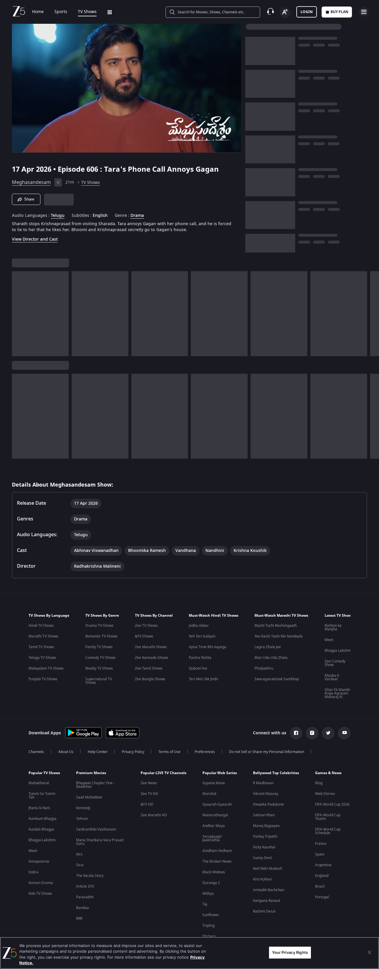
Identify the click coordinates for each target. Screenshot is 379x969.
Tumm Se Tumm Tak (42, 795)
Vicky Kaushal (264, 847)
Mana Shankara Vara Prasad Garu (99, 841)
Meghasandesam (31, 182)
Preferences (205, 752)
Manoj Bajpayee (266, 825)
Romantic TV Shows (101, 636)
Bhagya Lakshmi (338, 650)
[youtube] (344, 733)
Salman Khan (264, 815)
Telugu (58, 216)
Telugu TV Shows (42, 657)
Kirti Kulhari (262, 879)
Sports (60, 12)
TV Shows (87, 12)
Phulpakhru (263, 668)
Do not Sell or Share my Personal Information (266, 752)
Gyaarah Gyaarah (217, 804)
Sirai (80, 865)
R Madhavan (263, 783)
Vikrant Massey (265, 793)
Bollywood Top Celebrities (276, 773)
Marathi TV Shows (43, 636)
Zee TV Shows (146, 625)
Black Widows (213, 872)
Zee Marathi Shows (151, 647)
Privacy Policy (133, 752)
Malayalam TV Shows (46, 668)
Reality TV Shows (99, 668)
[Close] (369, 952)
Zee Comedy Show (335, 663)
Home (38, 12)
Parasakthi (85, 897)
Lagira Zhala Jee (267, 647)
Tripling (208, 925)
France (320, 843)
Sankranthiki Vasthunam (96, 829)
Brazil (320, 886)
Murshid (209, 793)
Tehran (82, 818)
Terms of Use (169, 752)
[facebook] (296, 733)
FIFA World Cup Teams (327, 816)
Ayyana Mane (213, 783)
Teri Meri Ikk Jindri (203, 679)
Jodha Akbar (199, 625)
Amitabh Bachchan (268, 890)
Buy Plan (339, 12)
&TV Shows (144, 636)
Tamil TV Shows (41, 647)
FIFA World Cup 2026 (332, 804)
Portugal (322, 897)
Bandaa (82, 907)
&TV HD (147, 804)
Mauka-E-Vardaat (332, 677)
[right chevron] (372, 313)
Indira (33, 872)
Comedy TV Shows (100, 657)
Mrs (79, 854)
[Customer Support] (270, 12)
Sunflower (210, 915)
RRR (79, 918)
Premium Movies (91, 773)
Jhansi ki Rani (39, 808)
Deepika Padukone (268, 804)
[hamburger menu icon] (364, 12)
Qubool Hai (198, 668)
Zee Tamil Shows (149, 668)
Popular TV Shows (44, 773)
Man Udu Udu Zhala (270, 657)
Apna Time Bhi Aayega (207, 647)
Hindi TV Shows (41, 625)
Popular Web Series (219, 773)
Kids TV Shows (40, 893)
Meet (329, 640)
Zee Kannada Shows (151, 657)
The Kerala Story (89, 875)
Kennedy (83, 808)
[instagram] (312, 733)
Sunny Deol (262, 858)
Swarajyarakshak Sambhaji (276, 679)
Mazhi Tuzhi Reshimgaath (275, 625)
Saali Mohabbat (89, 797)
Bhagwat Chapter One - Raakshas (95, 784)
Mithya (208, 893)
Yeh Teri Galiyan (202, 636)
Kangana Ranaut (266, 900)
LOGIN (307, 12)
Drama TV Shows (99, 625)
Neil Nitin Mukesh (267, 868)
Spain (319, 854)
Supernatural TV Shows (98, 680)
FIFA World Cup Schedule (327, 831)
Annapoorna (39, 861)
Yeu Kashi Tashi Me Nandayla (278, 636)
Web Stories (325, 793)
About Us (65, 752)
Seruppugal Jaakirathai (211, 838)
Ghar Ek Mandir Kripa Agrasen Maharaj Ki (337, 693)
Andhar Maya (213, 825)
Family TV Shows (99, 647)
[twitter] (328, 733)
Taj (204, 904)
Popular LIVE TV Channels (163, 773)
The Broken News (217, 861)
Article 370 (85, 886)
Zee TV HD (149, 793)
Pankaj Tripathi (265, 836)
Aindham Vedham (217, 850)
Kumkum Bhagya (42, 818)
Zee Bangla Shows (150, 679)
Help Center (98, 752)
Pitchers (209, 936)
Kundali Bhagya (41, 829)
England (321, 875)
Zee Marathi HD (154, 815)
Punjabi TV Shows (43, 679)
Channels (36, 752)
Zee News (149, 783)
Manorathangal (215, 815)
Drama (137, 216)
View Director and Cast (35, 239)
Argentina (323, 865)
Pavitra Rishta (200, 657)
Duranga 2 (211, 883)
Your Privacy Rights (290, 952)
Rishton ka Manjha (333, 627)
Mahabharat (39, 783)
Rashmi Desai (264, 911)
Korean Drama (41, 883)
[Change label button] (285, 12)
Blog (319, 783)
